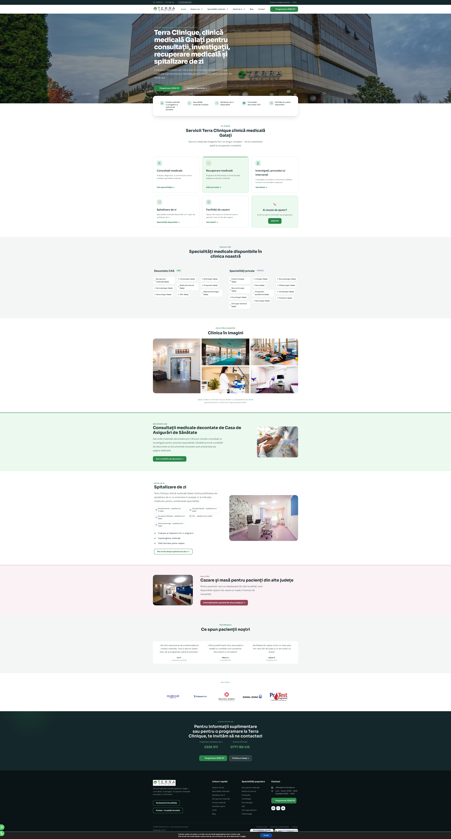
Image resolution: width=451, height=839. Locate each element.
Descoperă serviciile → (197, 88)
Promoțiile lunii (185, 2)
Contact (261, 9)
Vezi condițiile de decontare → (170, 459)
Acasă (183, 9)
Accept (266, 835)
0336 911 (275, 221)
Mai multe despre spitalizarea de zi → (173, 551)
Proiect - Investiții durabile (168, 810)
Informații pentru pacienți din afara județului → (224, 603)
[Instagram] (278, 808)
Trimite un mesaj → (240, 758)
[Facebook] (273, 808)
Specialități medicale (216, 9)
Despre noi (195, 9)
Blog (251, 9)
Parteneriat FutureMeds (166, 803)
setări (243, 836)
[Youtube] (283, 808)
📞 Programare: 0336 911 (284, 9)
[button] (155, 652)
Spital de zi (237, 9)
